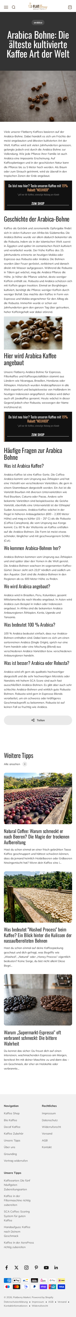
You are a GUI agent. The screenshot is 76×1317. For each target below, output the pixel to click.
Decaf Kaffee (12, 1127)
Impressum (49, 1113)
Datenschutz (50, 1120)
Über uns (9, 1147)
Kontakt (47, 1147)
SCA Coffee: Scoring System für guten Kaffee (17, 1216)
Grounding (10, 1154)
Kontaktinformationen (15, 1305)
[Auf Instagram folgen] (26, 1267)
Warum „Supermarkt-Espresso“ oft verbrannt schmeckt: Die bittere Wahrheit (32, 1038)
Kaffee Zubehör (13, 1133)
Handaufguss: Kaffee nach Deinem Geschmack (17, 1231)
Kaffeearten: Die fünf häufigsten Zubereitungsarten (17, 1185)
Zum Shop (38, 203)
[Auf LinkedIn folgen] (56, 1267)
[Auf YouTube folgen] (46, 1267)
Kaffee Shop (11, 1113)
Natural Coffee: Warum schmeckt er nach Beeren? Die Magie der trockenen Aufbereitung (36, 836)
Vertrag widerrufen (16, 1160)
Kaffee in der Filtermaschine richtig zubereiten (17, 1200)
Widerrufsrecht (51, 1127)
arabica (38, 22)
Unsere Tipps (12, 1140)
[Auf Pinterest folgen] (36, 1267)
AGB (45, 1140)
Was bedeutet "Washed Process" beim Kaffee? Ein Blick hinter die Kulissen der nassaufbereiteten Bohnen (38, 935)
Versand (47, 1133)
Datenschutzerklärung (16, 1301)
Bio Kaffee (10, 1120)
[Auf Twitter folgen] (16, 1267)
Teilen (41, 720)
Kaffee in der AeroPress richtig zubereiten (19, 1245)
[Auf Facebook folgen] (6, 1267)
